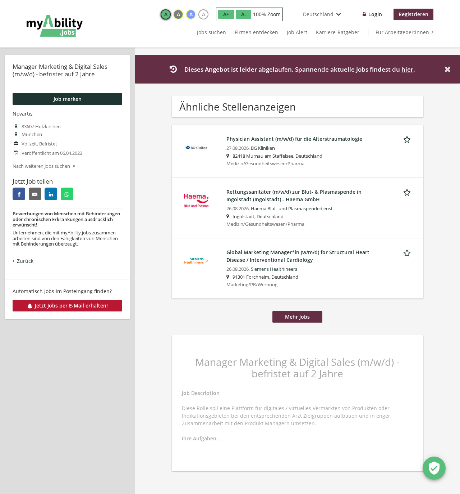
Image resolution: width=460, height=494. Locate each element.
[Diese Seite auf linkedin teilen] (51, 194)
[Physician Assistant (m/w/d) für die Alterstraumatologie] (196, 146)
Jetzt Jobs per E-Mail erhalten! (71, 305)
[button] (448, 69)
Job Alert (297, 32)
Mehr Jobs (297, 316)
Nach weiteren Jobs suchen (41, 166)
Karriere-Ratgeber (337, 32)
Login (375, 14)
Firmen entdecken (256, 32)
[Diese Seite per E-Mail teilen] (35, 194)
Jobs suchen (211, 32)
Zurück (25, 260)
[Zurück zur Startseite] (55, 26)
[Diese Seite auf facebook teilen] (19, 194)
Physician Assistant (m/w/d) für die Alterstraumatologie (294, 138)
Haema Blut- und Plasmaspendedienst (292, 209)
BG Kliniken (263, 148)
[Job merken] (408, 139)
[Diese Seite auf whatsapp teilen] (67, 194)
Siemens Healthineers (274, 269)
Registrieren (413, 14)
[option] (166, 14)
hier (407, 69)
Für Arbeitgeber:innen (402, 32)
